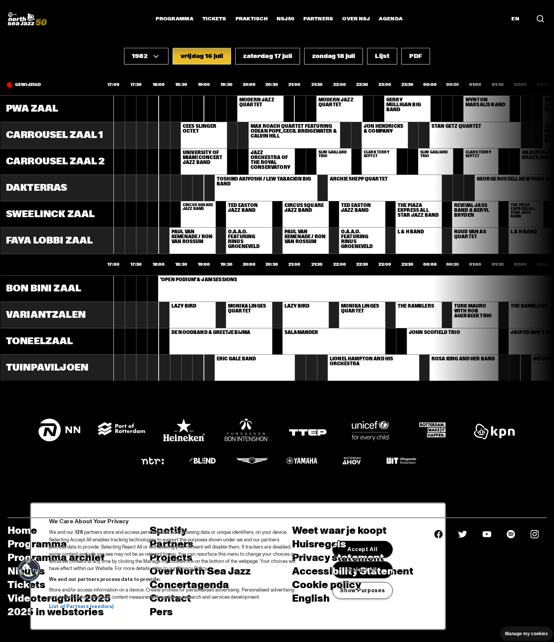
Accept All (362, 549)
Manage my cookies (526, 633)
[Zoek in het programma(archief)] (540, 19)
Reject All (362, 569)
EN (515, 18)
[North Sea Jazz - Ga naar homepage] (27, 18)
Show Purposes (362, 590)
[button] (146, 56)
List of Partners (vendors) (81, 606)
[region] (238, 566)
